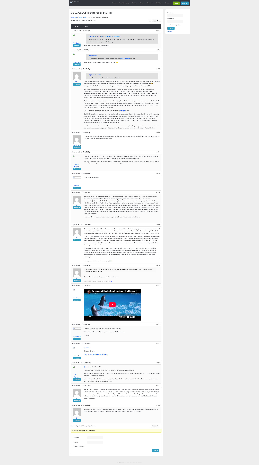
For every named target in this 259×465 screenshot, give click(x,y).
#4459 (158, 50)
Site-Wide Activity (124, 3)
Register (169, 31)
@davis (86, 347)
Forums (134, 3)
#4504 (158, 224)
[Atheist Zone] (74, 1)
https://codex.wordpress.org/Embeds (96, 354)
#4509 (158, 265)
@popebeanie (125, 58)
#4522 (158, 362)
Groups (142, 3)
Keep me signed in (80, 446)
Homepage (74, 17)
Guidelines (159, 3)
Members (150, 3)
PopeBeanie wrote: (95, 75)
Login (176, 3)
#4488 (158, 132)
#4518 (158, 324)
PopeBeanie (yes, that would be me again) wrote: (104, 36)
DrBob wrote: (93, 55)
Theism (85, 17)
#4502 (158, 173)
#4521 (158, 343)
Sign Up (184, 3)
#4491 (158, 152)
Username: (76, 437)
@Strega (122, 110)
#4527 (158, 385)
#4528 (158, 405)
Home (114, 3)
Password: (76, 442)
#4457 (158, 30)
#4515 (158, 285)
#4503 (158, 192)
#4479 (158, 69)
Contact (167, 3)
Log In (156, 450)
